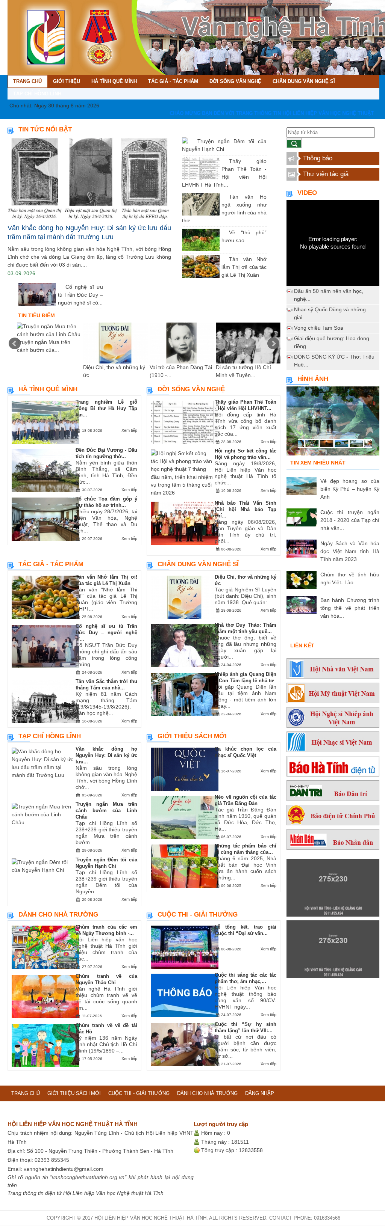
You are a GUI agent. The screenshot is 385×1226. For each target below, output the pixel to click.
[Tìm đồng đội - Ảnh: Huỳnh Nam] (332, 423)
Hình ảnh (312, 379)
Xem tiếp (129, 430)
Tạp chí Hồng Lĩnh (49, 736)
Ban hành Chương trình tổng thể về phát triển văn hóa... (349, 608)
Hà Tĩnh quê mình (47, 389)
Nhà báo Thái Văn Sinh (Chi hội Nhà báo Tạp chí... (245, 509)
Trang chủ (25, 1093)
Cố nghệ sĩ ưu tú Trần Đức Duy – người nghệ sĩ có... (80, 295)
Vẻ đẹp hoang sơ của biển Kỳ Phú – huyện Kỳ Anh (349, 489)
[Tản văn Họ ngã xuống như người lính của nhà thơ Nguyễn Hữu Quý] (223, 197)
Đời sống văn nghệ (191, 389)
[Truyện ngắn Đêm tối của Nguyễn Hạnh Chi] (192, 141)
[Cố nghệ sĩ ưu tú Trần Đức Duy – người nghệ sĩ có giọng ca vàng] (60, 287)
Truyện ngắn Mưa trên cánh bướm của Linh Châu (106, 810)
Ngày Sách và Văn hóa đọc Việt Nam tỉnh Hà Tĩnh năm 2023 (349, 551)
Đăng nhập (259, 1093)
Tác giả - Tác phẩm (50, 564)
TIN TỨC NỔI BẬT (45, 129)
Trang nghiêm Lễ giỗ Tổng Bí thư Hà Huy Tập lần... (106, 408)
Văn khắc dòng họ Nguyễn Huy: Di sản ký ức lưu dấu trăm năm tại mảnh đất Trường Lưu (89, 232)
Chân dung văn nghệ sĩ (198, 564)
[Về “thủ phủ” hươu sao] (223, 232)
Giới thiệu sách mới (192, 736)
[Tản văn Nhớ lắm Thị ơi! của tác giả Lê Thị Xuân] (223, 259)
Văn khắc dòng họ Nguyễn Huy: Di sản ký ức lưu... (106, 755)
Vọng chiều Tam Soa (318, 328)
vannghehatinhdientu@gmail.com (63, 1169)
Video (307, 192)
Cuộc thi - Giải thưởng (198, 914)
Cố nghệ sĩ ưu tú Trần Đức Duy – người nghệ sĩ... (106, 632)
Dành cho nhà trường (58, 914)
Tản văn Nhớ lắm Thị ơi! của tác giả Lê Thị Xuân (244, 267)
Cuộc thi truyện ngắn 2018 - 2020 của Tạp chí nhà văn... (349, 520)
